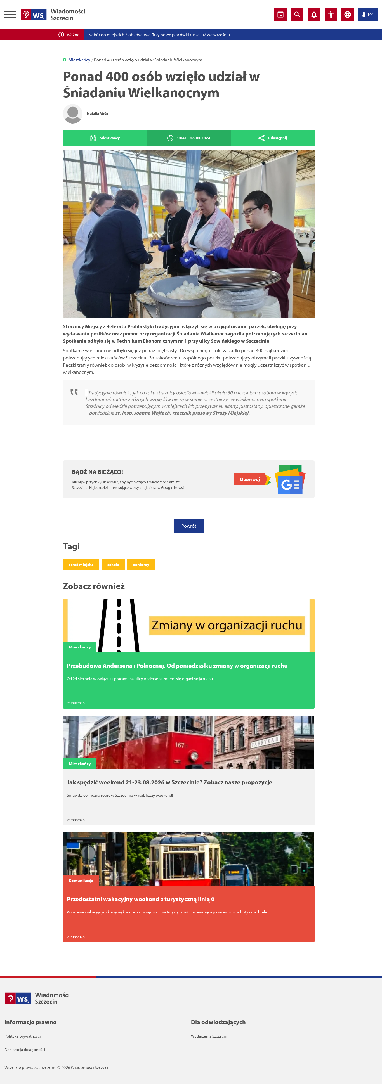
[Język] (347, 14)
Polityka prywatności (22, 1036)
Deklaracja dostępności (24, 1049)
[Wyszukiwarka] (297, 14)
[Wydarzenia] (280, 14)
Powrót (188, 526)
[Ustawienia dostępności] (331, 14)
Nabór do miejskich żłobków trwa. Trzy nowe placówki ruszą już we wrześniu (159, 34)
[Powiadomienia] (314, 14)
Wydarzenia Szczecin (209, 1036)
